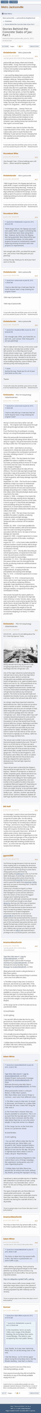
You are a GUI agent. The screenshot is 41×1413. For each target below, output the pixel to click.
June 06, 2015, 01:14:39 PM (11, 1060)
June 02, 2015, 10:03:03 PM (11, 325)
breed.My (18, 880)
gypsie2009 (8, 855)
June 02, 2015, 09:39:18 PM (11, 157)
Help (11, 1406)
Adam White (8, 1056)
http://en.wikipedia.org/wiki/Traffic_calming (19, 1279)
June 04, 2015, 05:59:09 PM (11, 810)
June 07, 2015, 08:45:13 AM (11, 1220)
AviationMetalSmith (12, 942)
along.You (7, 903)
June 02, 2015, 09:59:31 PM (11, 275)
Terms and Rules (19, 1406)
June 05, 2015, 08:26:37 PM (11, 859)
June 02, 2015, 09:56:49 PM (11, 217)
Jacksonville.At (9, 916)
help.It (18, 930)
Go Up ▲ (28, 1406)
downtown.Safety (30, 882)
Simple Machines (26, 1408)
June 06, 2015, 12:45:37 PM (11, 946)
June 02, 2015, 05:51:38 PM (11, 56)
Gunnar (6, 1307)
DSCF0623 (7, 963)
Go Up (4, 1393)
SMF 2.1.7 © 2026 (15, 1408)
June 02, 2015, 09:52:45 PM (11, 179)
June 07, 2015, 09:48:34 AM (11, 1242)
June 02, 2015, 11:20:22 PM (11, 401)
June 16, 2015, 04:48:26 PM (11, 1310)
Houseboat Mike (10, 153)
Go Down (5, 46)
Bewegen (7, 967)
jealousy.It (20, 874)
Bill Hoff (7, 806)
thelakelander (9, 52)
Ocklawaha (8, 394)
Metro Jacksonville (12, 7)
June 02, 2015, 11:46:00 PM (11, 630)
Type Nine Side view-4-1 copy (14, 956)
